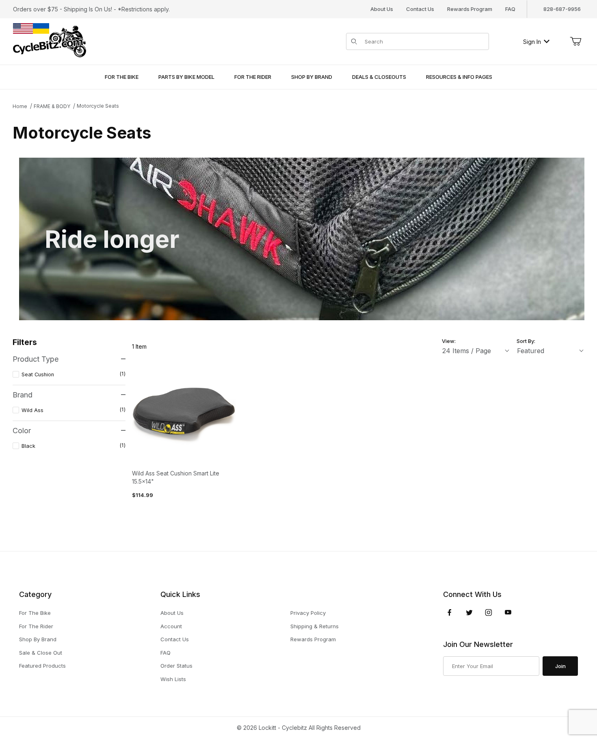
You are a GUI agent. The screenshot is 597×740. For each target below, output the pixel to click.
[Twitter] (469, 612)
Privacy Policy (308, 613)
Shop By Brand (37, 639)
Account (171, 626)
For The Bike (35, 613)
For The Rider (36, 626)
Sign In (532, 41)
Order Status (176, 665)
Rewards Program (469, 9)
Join (560, 666)
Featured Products (42, 665)
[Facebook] (449, 612)
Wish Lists (173, 679)
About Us (381, 9)
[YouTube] (508, 612)
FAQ (510, 9)
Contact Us (420, 9)
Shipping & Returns (314, 626)
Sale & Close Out (40, 652)
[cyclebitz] (49, 40)
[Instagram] (488, 612)
